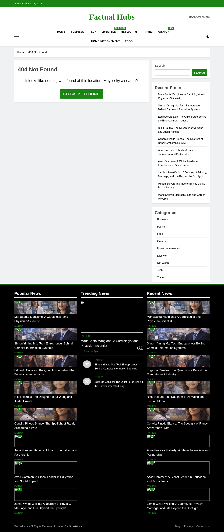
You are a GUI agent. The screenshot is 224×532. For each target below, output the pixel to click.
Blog (178, 526)
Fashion (165, 30)
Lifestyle (110, 30)
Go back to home (81, 94)
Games (161, 241)
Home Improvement (105, 41)
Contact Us (203, 526)
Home (61, 31)
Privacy (188, 526)
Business (77, 31)
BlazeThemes (76, 526)
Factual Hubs (112, 17)
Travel (147, 31)
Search (160, 65)
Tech (92, 31)
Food (129, 41)
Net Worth (129, 31)
